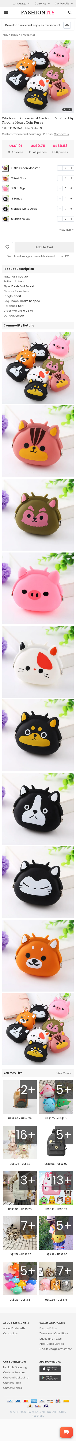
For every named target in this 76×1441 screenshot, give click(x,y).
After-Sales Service (51, 1344)
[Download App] (67, 25)
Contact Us (61, 134)
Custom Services (14, 1372)
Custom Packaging (15, 1377)
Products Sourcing (15, 1367)
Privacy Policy (48, 1328)
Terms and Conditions (54, 1333)
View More (65, 229)
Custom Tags (12, 1383)
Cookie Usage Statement (55, 1349)
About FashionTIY (14, 1328)
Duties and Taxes (50, 1339)
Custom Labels (13, 1388)
